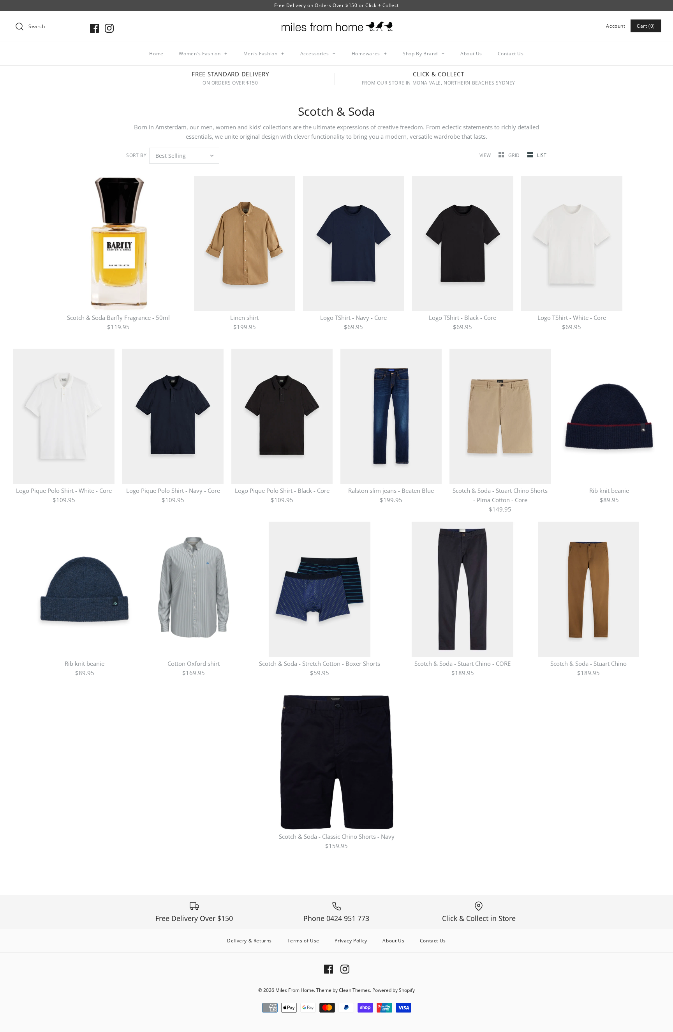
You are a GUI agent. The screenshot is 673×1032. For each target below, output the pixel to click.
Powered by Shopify (393, 990)
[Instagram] (109, 28)
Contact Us (511, 53)
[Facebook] (94, 28)
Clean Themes (354, 990)
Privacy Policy (351, 940)
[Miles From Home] (336, 24)
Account (615, 26)
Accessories (318, 53)
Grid (514, 155)
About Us (471, 53)
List (542, 155)
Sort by (136, 155)
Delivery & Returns (249, 940)
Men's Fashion (263, 53)
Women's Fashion (203, 53)
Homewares (369, 53)
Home (156, 53)
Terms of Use (303, 940)
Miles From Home (294, 990)
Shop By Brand (423, 53)
